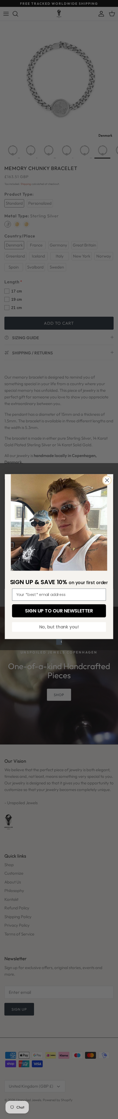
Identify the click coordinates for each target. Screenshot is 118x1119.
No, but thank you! (59, 627)
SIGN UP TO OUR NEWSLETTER (59, 611)
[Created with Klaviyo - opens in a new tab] (59, 642)
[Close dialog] (107, 480)
